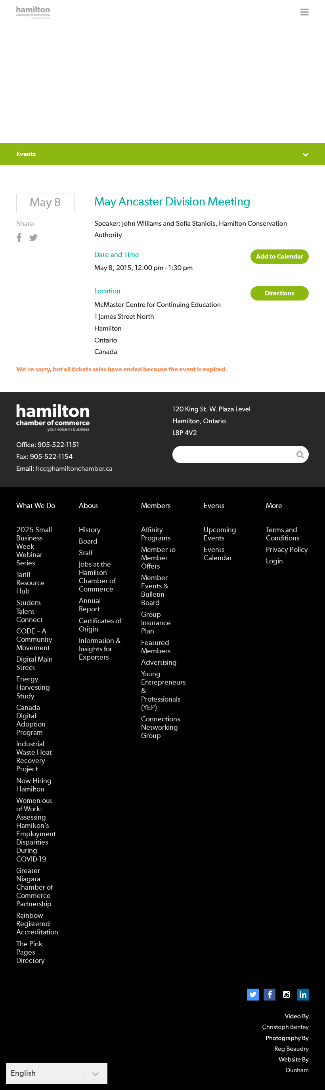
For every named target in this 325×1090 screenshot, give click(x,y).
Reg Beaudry (292, 1049)
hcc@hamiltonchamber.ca (74, 468)
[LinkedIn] (303, 995)
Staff (86, 553)
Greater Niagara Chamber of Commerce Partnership (34, 887)
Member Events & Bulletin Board (154, 590)
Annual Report (90, 605)
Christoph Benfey (285, 1027)
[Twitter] (253, 995)
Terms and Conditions (282, 534)
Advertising (159, 662)
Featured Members (155, 647)
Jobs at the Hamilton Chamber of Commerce (97, 577)
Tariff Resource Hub (30, 583)
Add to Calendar (279, 256)
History (90, 530)
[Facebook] (269, 995)
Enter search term (240, 454)
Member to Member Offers (158, 558)
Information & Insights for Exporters (99, 649)
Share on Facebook (22, 237)
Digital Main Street (34, 664)
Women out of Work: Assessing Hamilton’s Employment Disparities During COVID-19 (36, 830)
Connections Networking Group (160, 728)
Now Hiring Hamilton (34, 785)
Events (26, 154)
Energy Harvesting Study (33, 688)
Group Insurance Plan (156, 623)
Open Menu (304, 12)
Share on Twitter (34, 237)
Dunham (297, 1070)
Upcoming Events (220, 534)
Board (88, 541)
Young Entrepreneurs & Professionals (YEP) (163, 691)
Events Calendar (218, 554)
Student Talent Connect (29, 611)
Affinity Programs (155, 534)
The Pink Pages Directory (30, 952)
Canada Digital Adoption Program (31, 720)
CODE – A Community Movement (34, 640)
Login (274, 561)
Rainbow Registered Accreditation (37, 924)
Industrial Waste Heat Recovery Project (34, 757)
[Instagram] (286, 995)
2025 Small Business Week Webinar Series (34, 547)
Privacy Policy (287, 550)
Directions (279, 293)
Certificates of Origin (100, 625)
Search (300, 454)
